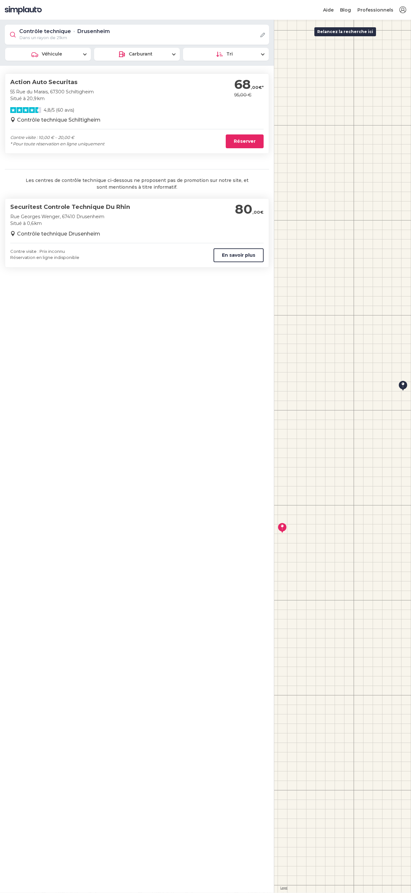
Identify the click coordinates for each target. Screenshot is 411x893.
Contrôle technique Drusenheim (58, 234)
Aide (328, 10)
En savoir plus (238, 255)
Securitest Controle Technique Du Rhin (70, 206)
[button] (402, 10)
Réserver (245, 141)
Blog (345, 10)
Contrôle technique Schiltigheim (59, 120)
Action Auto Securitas (43, 82)
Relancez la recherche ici (345, 31)
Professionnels (375, 10)
